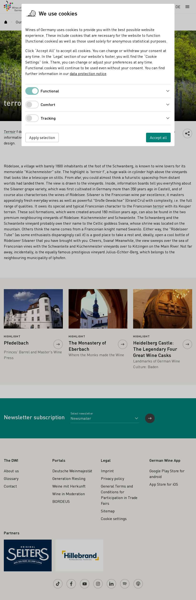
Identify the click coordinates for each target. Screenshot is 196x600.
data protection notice (88, 73)
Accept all (158, 137)
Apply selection (42, 137)
